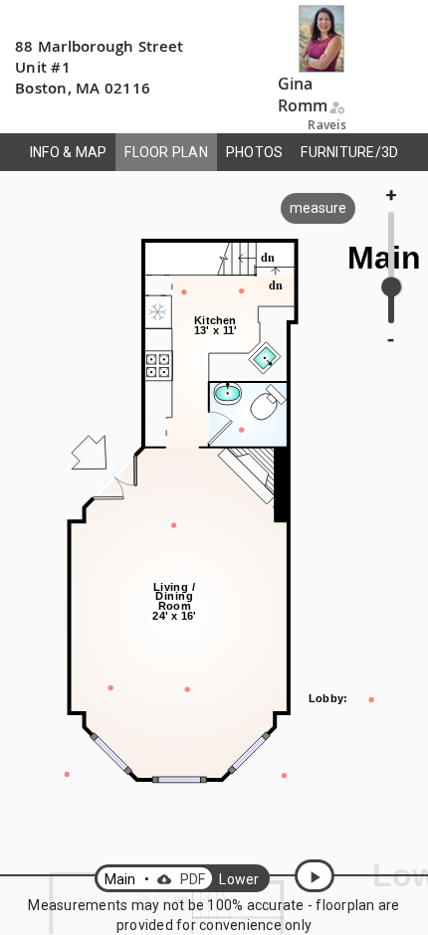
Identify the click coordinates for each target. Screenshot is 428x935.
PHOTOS (255, 152)
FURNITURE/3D (349, 152)
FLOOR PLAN (166, 152)
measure (318, 208)
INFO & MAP (68, 152)
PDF (181, 879)
